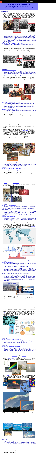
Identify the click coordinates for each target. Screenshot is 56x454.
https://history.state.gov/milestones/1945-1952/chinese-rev (11, 102)
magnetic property (11, 184)
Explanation (7, 412)
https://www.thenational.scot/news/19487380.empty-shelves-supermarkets (13, 168)
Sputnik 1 (5, 312)
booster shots (33, 226)
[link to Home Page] (1, 2)
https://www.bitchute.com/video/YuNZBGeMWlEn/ (9, 205)
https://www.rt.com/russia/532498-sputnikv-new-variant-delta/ (11, 339)
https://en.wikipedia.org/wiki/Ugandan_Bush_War (9, 109)
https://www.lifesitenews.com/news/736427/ (8, 216)
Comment (7, 114)
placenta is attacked (16, 183)
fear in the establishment (24, 130)
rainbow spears (14, 356)
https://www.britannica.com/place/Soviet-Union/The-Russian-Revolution (13, 43)
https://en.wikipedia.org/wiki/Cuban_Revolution (9, 70)
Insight (7, 172)
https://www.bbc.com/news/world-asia (7, 262)
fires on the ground (10, 358)
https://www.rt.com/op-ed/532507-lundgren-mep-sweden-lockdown (12, 346)
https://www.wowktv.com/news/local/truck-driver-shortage (10, 163)
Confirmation (8, 375)
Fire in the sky (24, 356)
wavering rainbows (28, 358)
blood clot (5, 183)
